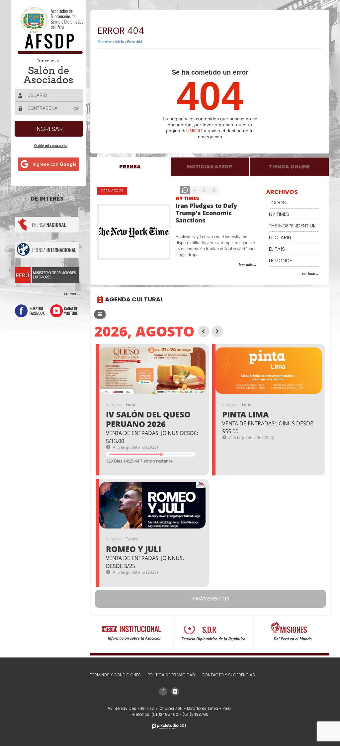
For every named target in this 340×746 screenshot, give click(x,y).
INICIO (195, 130)
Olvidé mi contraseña (50, 145)
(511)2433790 (196, 714)
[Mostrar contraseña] (76, 108)
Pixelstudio (169, 726)
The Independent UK (292, 225)
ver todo (308, 273)
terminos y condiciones (115, 675)
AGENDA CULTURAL (134, 299)
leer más (246, 264)
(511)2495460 (165, 714)
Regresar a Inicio (111, 41)
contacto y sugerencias (228, 675)
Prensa (130, 166)
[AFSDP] (49, 52)
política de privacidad (171, 675)
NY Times (187, 198)
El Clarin (280, 237)
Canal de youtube (64, 310)
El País (277, 248)
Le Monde (280, 260)
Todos (277, 202)
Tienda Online (289, 166)
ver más (70, 293)
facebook (30, 310)
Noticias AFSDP (209, 166)
